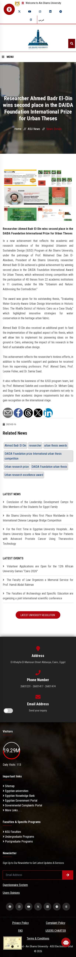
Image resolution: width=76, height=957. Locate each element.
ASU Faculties (12, 832)
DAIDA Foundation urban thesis (49, 466)
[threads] (31, 20)
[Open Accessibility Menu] (9, 9)
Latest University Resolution (38, 615)
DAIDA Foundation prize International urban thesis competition (33, 456)
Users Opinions (11, 893)
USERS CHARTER (56, 930)
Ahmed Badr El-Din (15, 445)
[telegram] (61, 11)
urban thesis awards (55, 445)
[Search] (71, 43)
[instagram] (40, 11)
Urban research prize (17, 466)
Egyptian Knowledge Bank (19, 796)
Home (17, 129)
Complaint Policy (55, 923)
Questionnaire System (15, 885)
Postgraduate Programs (18, 841)
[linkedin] (50, 11)
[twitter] (19, 11)
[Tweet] (38, 412)
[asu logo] (38, 38)
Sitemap (9, 786)
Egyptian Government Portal (20, 800)
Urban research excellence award (24, 475)
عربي (41, 19)
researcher (35, 445)
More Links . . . (13, 810)
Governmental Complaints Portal (23, 805)
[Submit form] (67, 875)
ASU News (34, 129)
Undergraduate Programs (19, 836)
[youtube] (30, 11)
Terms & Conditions (38, 938)
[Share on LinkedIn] (48, 412)
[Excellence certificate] (12, 943)
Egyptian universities (16, 791)
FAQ (20, 930)
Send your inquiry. (38, 710)
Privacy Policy (20, 923)
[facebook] (10, 907)
